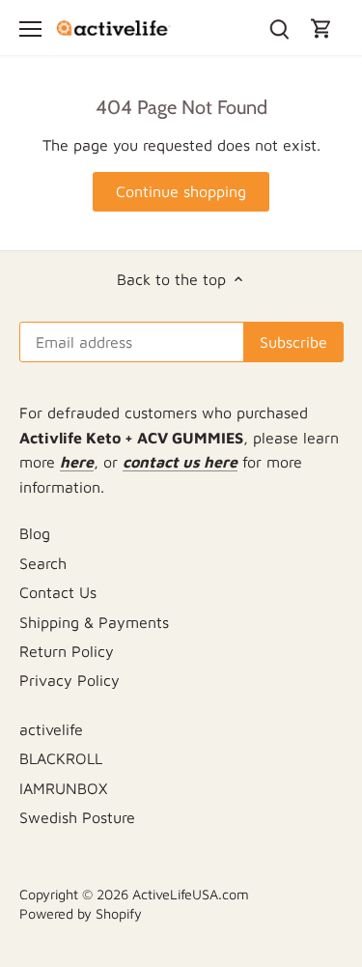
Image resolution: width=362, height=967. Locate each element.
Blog (34, 533)
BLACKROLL (60, 758)
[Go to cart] (321, 27)
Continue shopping (181, 191)
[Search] (279, 27)
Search (43, 563)
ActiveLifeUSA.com (190, 894)
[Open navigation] (30, 29)
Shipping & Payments (94, 622)
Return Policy (66, 651)
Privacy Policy (69, 680)
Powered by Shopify (80, 913)
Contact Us (58, 592)
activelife (51, 729)
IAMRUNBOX (63, 788)
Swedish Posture (77, 817)
